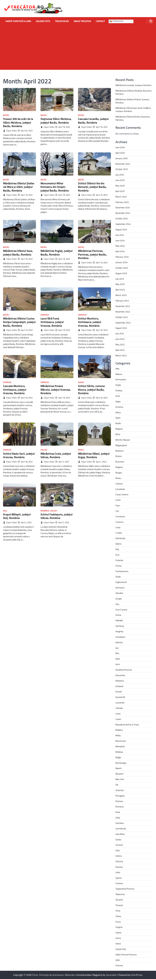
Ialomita (119, 642)
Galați (118, 576)
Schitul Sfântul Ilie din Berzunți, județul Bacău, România (92, 187)
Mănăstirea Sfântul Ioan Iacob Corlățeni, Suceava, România (133, 109)
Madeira (119, 729)
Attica (118, 412)
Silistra (118, 855)
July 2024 (119, 235)
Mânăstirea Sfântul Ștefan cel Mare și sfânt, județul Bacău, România (18, 187)
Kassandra (120, 675)
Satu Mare (120, 834)
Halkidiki (119, 620)
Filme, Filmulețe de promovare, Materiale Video (56, 975)
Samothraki (120, 828)
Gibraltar (119, 593)
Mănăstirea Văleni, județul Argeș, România (94, 455)
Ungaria (118, 927)
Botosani (119, 450)
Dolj (5, 511)
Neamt (118, 768)
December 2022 (122, 306)
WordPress (136, 975)
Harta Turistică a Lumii (18, 21)
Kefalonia (119, 680)
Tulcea (118, 916)
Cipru (117, 505)
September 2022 (123, 322)
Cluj (117, 510)
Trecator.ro (62, 21)
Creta (117, 527)
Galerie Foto (43, 21)
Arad (117, 395)
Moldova (119, 751)
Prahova (119, 801)
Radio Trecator (82, 21)
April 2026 (120, 152)
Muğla (118, 757)
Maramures (120, 740)
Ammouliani (120, 379)
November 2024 (122, 213)
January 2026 (121, 158)
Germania (119, 587)
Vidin (117, 960)
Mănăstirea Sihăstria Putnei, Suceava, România (132, 101)
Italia (117, 658)
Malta (118, 735)
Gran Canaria (121, 609)
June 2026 (120, 147)
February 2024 (122, 256)
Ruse (117, 812)
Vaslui (118, 943)
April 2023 (120, 289)
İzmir (117, 664)
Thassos (119, 905)
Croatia (118, 532)
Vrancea (45, 315)
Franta (118, 565)
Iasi (117, 647)
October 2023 (121, 267)
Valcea (44, 450)
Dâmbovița (120, 538)
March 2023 (121, 295)
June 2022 (120, 339)
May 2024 (120, 245)
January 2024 (121, 262)
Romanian (117, 21)
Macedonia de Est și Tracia (127, 724)
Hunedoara (120, 636)
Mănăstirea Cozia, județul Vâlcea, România (56, 455)
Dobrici (118, 543)
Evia (117, 554)
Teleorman (120, 894)
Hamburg (119, 625)
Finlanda (119, 560)
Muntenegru (121, 762)
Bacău (6, 115)
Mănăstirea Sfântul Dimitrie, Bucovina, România (132, 118)
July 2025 (119, 174)
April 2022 (120, 350)
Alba (117, 368)
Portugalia (119, 795)
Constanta (120, 516)
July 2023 (119, 278)
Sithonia (119, 861)
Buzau (81, 382)
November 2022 (122, 311)
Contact (100, 21)
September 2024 (123, 224)
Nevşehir (119, 773)
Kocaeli (118, 691)
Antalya (118, 390)
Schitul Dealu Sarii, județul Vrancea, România (19, 455)
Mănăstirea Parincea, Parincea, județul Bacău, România (92, 254)
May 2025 (120, 185)
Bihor (117, 434)
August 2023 (121, 273)
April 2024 (120, 251)
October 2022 (121, 317)
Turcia (118, 921)
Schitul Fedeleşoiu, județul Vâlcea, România (57, 516)
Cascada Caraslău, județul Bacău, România (93, 120)
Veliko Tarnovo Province (126, 954)
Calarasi (119, 483)
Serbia (118, 839)
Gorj (117, 604)
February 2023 (122, 300)
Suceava (119, 883)
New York (119, 779)
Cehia (118, 499)
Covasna (119, 521)
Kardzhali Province (123, 669)
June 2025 (120, 180)
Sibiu (117, 850)
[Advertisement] (78, 48)
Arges (81, 450)
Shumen (119, 844)
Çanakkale (120, 489)
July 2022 (119, 333)
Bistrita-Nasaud (122, 439)
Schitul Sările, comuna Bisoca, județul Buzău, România (91, 389)
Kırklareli (119, 686)
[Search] (151, 21)
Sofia (117, 872)
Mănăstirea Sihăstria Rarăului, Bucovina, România (133, 92)
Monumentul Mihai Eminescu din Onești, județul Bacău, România (55, 187)
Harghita (119, 631)
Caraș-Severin (121, 494)
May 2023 (120, 284)
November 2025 (122, 163)
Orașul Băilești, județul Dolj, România (17, 516)
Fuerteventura (121, 571)
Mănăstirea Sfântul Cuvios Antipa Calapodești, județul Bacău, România (19, 322)
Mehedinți (120, 746)
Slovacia (119, 866)
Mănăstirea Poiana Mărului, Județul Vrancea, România (56, 389)
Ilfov (117, 653)
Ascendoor (111, 975)
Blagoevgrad (121, 445)
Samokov (119, 823)
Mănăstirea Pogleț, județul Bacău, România (57, 252)
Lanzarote (119, 702)
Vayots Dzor (120, 949)
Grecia (118, 614)
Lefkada (119, 708)
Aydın (118, 417)
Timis (117, 910)
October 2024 (121, 218)
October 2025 (121, 169)
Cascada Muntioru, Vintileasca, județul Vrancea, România (14, 389)
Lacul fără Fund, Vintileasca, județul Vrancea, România (52, 322)
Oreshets (119, 790)
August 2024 (121, 229)
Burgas (118, 472)
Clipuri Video (11, 130)
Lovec (118, 713)
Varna (118, 938)
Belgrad (118, 428)
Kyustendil (120, 697)
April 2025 (120, 191)
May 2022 (120, 344)
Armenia (119, 406)
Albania (118, 374)
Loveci (118, 719)
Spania (118, 877)
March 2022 (121, 355)
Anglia (118, 384)
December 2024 (122, 207)
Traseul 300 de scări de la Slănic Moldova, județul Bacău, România (18, 122)
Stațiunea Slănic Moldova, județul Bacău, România (56, 120)
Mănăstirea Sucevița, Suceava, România (133, 85)
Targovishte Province (124, 888)
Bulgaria (119, 467)
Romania (45, 511)
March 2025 (121, 196)
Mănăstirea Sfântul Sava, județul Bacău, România (18, 252)
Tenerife (119, 899)
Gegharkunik (121, 582)
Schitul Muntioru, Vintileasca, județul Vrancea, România (89, 322)
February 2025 (122, 202)
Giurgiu (118, 598)
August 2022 (121, 328)
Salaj (117, 817)
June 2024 (120, 240)
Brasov (118, 456)
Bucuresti (119, 461)
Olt (116, 784)
